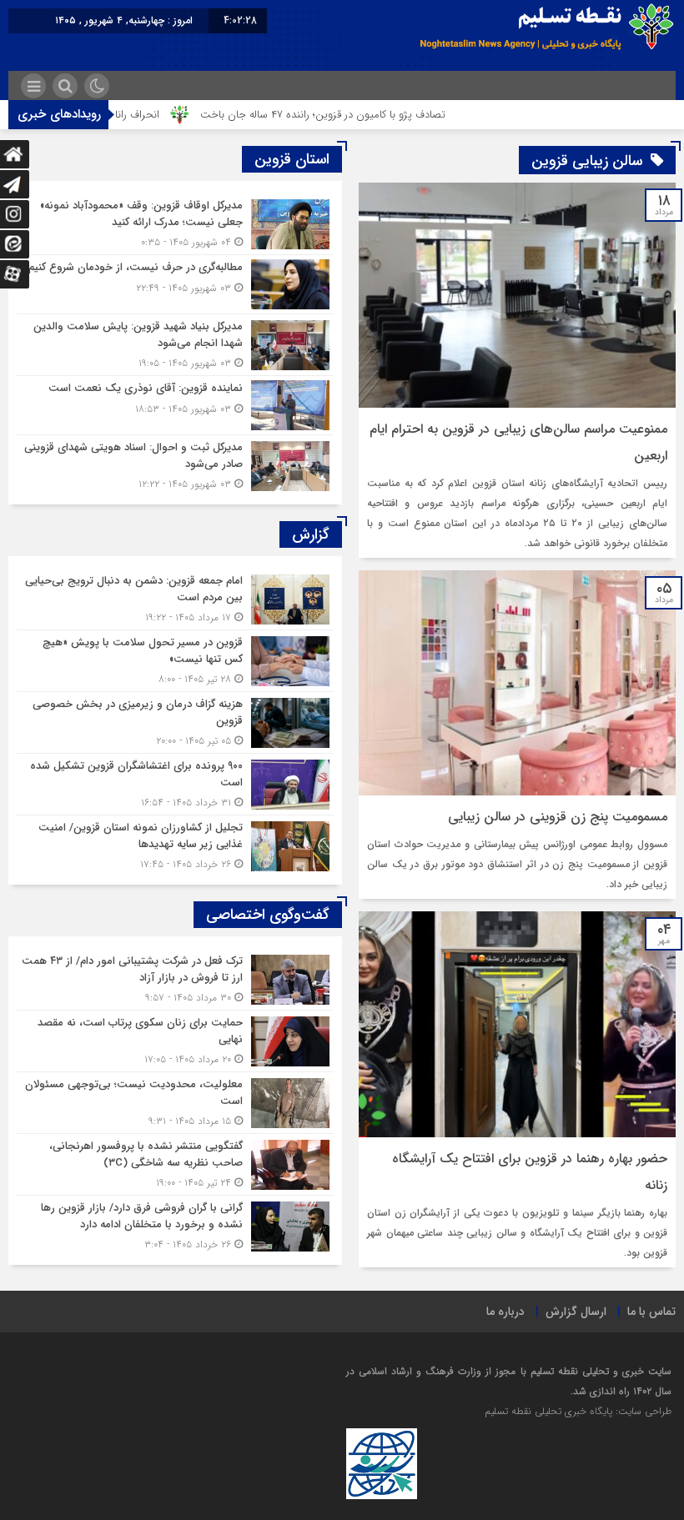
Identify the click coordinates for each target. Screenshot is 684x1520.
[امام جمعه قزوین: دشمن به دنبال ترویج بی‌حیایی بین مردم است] (175, 599)
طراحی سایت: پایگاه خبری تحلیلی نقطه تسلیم (578, 1411)
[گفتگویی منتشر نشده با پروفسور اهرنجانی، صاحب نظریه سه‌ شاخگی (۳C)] (175, 1164)
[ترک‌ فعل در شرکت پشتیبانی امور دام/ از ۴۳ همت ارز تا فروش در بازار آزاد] (175, 979)
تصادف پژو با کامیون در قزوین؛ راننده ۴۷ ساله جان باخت (364, 114)
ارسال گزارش (576, 1311)
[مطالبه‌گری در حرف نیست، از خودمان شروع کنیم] (175, 284)
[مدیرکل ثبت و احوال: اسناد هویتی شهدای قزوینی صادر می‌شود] (175, 463)
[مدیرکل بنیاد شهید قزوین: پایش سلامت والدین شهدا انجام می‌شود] (175, 344)
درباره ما (505, 1311)
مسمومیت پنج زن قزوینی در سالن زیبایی (557, 816)
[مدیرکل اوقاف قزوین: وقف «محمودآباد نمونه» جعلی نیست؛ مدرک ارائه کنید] (175, 223)
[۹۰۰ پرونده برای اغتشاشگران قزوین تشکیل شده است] (175, 784)
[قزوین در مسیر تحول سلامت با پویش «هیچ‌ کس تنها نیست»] (175, 660)
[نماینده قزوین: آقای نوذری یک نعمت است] (175, 405)
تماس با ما (651, 1311)
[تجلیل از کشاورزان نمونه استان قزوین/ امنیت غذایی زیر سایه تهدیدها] (175, 843)
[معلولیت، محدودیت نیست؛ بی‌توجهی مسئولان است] (175, 1102)
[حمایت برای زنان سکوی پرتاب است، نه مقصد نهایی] (175, 1041)
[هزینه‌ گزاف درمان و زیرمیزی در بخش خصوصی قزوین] (175, 722)
